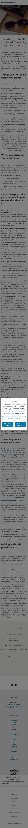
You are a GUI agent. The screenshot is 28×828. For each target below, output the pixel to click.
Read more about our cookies (16, 413)
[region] (14, 414)
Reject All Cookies (7, 424)
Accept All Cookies (20, 424)
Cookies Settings (14, 418)
